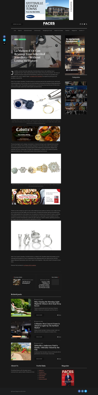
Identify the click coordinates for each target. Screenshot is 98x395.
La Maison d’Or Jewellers (36, 76)
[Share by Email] (4, 43)
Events (81, 30)
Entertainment (28, 30)
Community (37, 30)
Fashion (67, 30)
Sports (20, 30)
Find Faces (41, 377)
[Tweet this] (4, 40)
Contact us (41, 372)
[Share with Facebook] (4, 36)
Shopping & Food (47, 30)
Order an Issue (42, 373)
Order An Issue (17, 24)
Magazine (74, 30)
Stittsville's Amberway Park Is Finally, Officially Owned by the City (47, 347)
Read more (39, 315)
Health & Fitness (58, 30)
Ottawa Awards (43, 379)
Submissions (42, 375)
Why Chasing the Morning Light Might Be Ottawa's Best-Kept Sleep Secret (47, 304)
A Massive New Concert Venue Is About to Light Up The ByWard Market (47, 325)
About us (41, 370)
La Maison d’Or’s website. (30, 265)
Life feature (22, 39)
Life (15, 30)
